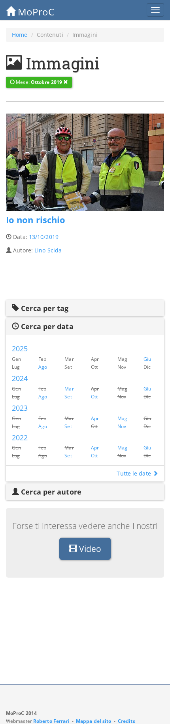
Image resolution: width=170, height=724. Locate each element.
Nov (121, 426)
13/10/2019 (44, 237)
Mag (122, 418)
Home (19, 34)
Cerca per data (46, 326)
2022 (20, 437)
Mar (69, 388)
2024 (20, 378)
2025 (20, 348)
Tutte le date (134, 473)
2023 (20, 408)
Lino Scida (48, 250)
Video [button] (89, 548)
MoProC (34, 11)
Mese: (38, 82)
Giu (147, 359)
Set (68, 396)
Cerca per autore (50, 492)
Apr (95, 418)
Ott (94, 396)
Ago (42, 367)
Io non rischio (35, 220)
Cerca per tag (43, 308)
